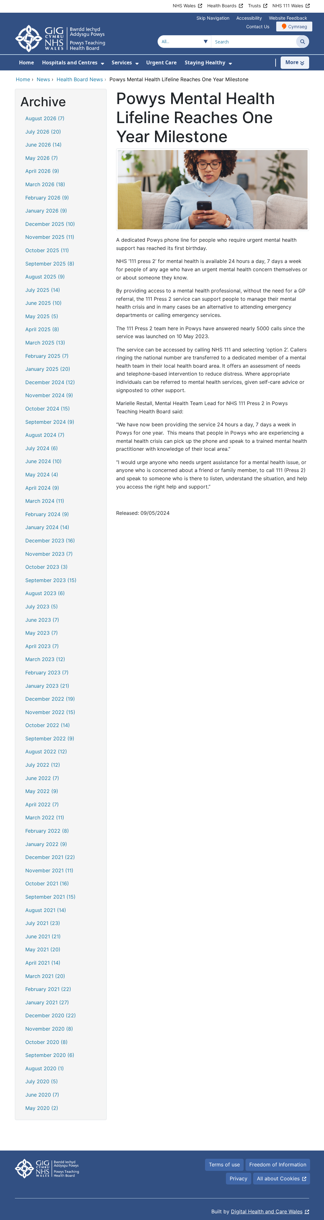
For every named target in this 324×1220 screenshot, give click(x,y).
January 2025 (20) (47, 369)
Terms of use (224, 1164)
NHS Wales (184, 5)
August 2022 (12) (46, 751)
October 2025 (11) (47, 250)
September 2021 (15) (50, 897)
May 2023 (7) (41, 633)
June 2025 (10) (43, 303)
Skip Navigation (212, 18)
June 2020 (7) (42, 1095)
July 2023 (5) (41, 606)
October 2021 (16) (47, 883)
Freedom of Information (277, 1164)
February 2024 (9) (47, 514)
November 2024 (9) (49, 395)
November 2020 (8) (49, 1029)
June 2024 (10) (43, 461)
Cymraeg (297, 26)
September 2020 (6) (49, 1055)
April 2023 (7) (42, 646)
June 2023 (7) (42, 620)
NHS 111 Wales (287, 5)
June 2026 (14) (43, 144)
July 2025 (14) (42, 290)
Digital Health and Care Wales (266, 1211)
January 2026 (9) (46, 210)
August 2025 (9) (45, 276)
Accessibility (249, 18)
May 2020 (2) (41, 1108)
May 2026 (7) (41, 158)
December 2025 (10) (50, 224)
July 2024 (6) (41, 448)
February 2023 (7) (47, 672)
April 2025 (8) (42, 329)
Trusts (254, 5)
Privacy (238, 1178)
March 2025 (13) (45, 342)
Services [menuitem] (122, 62)
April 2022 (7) (42, 804)
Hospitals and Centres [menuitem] (69, 62)
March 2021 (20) (45, 976)
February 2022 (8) (47, 831)
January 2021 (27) (47, 1002)
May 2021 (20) (42, 949)
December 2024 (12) (50, 382)
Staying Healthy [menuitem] (205, 62)
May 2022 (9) (41, 791)
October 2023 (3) (46, 567)
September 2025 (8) (49, 263)
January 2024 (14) (47, 527)
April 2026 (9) (42, 171)
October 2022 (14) (47, 725)
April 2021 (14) (42, 963)
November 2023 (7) (49, 554)
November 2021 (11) (49, 870)
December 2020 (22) (50, 1015)
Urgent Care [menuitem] (161, 62)
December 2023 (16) (50, 540)
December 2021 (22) (50, 857)
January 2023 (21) (47, 686)
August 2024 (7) (45, 435)
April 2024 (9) (42, 488)
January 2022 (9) (46, 844)
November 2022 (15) (50, 712)
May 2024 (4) (41, 474)
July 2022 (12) (42, 765)
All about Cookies (278, 1178)
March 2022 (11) (44, 817)
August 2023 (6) (45, 593)
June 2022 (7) (42, 778)
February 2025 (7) (47, 356)
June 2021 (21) (43, 936)
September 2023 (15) (51, 580)
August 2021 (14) (45, 910)
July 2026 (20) (43, 131)
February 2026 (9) (47, 197)
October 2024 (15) (47, 408)
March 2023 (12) (45, 659)
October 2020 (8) (46, 1042)
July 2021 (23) (42, 923)
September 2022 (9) (49, 738)
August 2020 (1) (44, 1068)
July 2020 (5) (41, 1081)
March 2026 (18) (45, 184)
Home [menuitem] (26, 62)
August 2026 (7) (45, 118)
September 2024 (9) (49, 422)
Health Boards (221, 5)
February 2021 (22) (48, 989)
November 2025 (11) (49, 237)
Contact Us (257, 26)
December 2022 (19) (50, 699)
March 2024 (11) (44, 501)
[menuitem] (102, 63)
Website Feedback (288, 18)
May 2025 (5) (41, 316)
